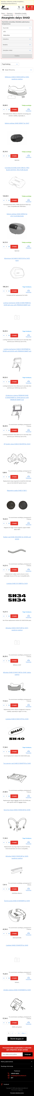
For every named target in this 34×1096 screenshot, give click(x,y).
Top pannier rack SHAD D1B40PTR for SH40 (17, 763)
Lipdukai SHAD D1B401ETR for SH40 (17, 719)
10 (18, 1033)
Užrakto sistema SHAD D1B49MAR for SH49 (17, 990)
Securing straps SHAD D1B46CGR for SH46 (17, 810)
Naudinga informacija (7, 1066)
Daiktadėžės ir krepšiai (20, 13)
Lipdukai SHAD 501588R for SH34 (17, 583)
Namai (3, 13)
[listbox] (17, 33)
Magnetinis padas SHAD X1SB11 (17, 490)
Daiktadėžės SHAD (8, 15)
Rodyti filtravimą (10, 70)
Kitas (23, 1033)
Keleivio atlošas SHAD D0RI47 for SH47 (17, 123)
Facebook (6, 1084)
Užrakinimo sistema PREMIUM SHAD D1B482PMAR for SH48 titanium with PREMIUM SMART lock (17, 397)
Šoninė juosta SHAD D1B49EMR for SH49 (17, 901)
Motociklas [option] (6, 35)
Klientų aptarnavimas (7, 1061)
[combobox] (17, 28)
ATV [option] (4, 31)
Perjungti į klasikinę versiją (17, 1093)
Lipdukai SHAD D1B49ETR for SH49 (17, 945)
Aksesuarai (10, 13)
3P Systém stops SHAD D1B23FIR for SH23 (17, 444)
